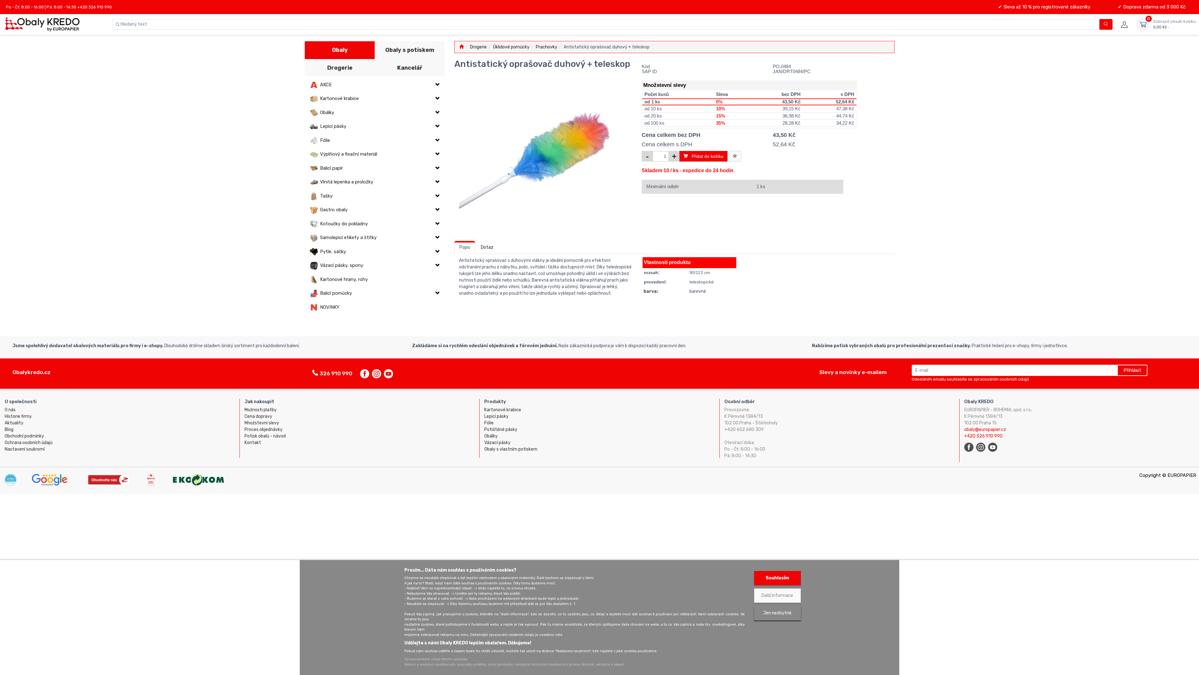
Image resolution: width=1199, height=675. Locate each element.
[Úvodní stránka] (461, 47)
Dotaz (487, 247)
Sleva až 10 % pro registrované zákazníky (1046, 7)
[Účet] (1124, 24)
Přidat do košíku (705, 156)
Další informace (777, 595)
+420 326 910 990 (983, 436)
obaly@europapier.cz (985, 429)
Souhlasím (777, 578)
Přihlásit (1132, 370)
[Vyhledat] (1106, 24)
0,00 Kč (1174, 24)
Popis (464, 247)
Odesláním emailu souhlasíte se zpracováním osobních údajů (970, 379)
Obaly (340, 50)
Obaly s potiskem (409, 50)
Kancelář (409, 67)
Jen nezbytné (777, 613)
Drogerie (340, 67)
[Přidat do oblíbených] (735, 156)
